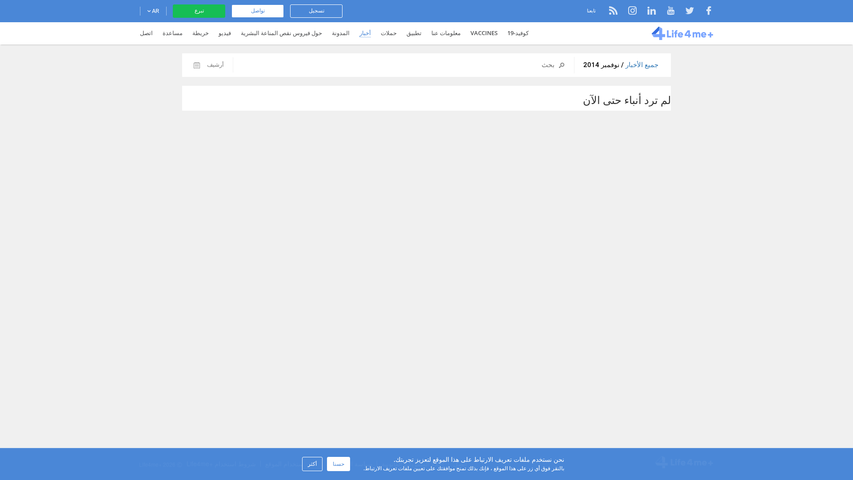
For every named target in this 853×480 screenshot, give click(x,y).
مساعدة (173, 33)
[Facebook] (704, 12)
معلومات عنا (446, 33)
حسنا (338, 464)
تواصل (258, 11)
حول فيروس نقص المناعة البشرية (281, 33)
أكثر (312, 464)
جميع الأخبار (641, 65)
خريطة (200, 33)
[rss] (613, 12)
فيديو (225, 33)
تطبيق (414, 33)
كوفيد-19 (518, 33)
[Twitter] (685, 12)
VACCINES (484, 33)
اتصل (146, 33)
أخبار (365, 33)
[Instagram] (628, 12)
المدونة (341, 33)
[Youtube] (666, 12)
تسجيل (316, 11)
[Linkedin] (647, 12)
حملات (389, 33)
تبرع (199, 11)
